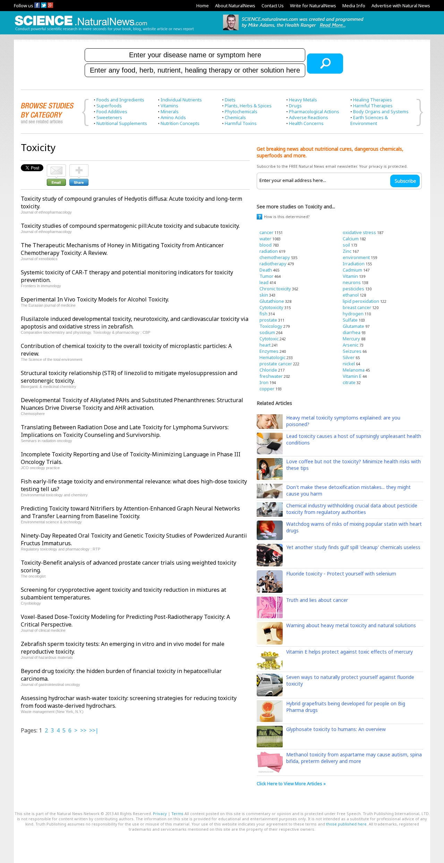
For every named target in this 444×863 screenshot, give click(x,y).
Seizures (352, 351)
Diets (230, 100)
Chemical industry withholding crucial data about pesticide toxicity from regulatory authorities (351, 508)
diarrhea (351, 332)
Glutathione (271, 301)
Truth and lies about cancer (317, 600)
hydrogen (353, 313)
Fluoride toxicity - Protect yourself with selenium (341, 573)
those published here (346, 824)
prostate (268, 320)
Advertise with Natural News (401, 5)
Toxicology (270, 326)
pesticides (353, 288)
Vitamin (350, 276)
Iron (263, 382)
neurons (352, 282)
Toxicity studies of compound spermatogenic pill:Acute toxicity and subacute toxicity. (130, 226)
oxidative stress (359, 232)
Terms (177, 813)
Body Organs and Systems (381, 111)
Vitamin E (352, 376)
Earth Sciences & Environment (369, 120)
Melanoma (354, 370)
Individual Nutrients (181, 100)
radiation (268, 251)
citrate (349, 382)
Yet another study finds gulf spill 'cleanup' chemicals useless (353, 547)
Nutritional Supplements (121, 123)
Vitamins (169, 105)
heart (265, 345)
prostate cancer (275, 363)
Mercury (351, 338)
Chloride (268, 370)
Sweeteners (109, 117)
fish (263, 313)
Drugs (295, 105)
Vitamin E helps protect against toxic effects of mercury (349, 651)
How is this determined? (287, 216)
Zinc (347, 251)
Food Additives (111, 111)
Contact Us (273, 5)
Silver (349, 357)
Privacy (160, 813)
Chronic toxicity (275, 288)
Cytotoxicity (271, 307)
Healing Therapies (372, 100)
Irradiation (354, 263)
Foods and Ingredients (120, 100)
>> (83, 730)
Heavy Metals (303, 100)
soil (346, 245)
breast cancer (357, 307)
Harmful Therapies (373, 105)
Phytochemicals (241, 111)
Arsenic (350, 345)
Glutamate (353, 326)
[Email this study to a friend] (56, 167)
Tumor (266, 276)
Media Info (353, 5)
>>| (94, 730)
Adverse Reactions (308, 117)
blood (265, 245)
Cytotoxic (269, 338)
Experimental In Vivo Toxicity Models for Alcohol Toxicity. (95, 299)
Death (265, 270)
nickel (349, 363)
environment (356, 257)
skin (263, 295)
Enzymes (269, 351)
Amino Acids (173, 117)
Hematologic (272, 357)
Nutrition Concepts (180, 123)
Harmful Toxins (241, 123)
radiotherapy (273, 263)
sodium (267, 332)
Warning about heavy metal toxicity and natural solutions (351, 625)
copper (266, 388)
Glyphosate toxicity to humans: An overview (336, 729)
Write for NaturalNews (313, 5)
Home (202, 5)
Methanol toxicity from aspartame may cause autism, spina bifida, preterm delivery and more (354, 757)
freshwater (271, 376)
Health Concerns (306, 123)
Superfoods (109, 105)
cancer (266, 232)
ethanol (351, 295)
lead (263, 282)
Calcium (351, 238)
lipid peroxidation (361, 301)
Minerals (170, 111)
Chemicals (235, 117)
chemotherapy (274, 257)
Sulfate (350, 320)
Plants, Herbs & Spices (248, 105)
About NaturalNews (235, 5)
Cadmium (352, 270)
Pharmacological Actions (314, 111)
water (265, 238)
